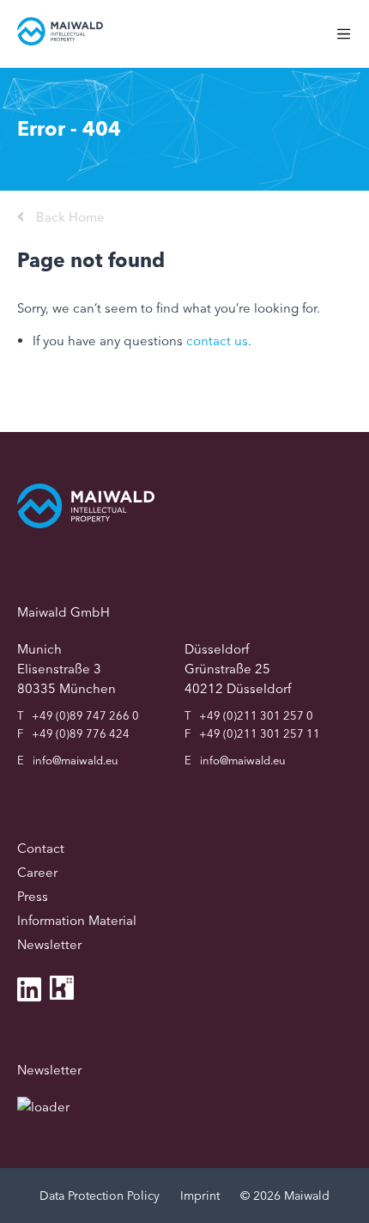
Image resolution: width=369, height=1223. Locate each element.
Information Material (76, 920)
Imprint (200, 1195)
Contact (40, 848)
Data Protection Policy (99, 1195)
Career (37, 872)
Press (32, 896)
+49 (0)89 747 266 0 (85, 715)
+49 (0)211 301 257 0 (256, 715)
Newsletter (49, 944)
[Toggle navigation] (352, 42)
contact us (217, 340)
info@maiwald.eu (75, 760)
